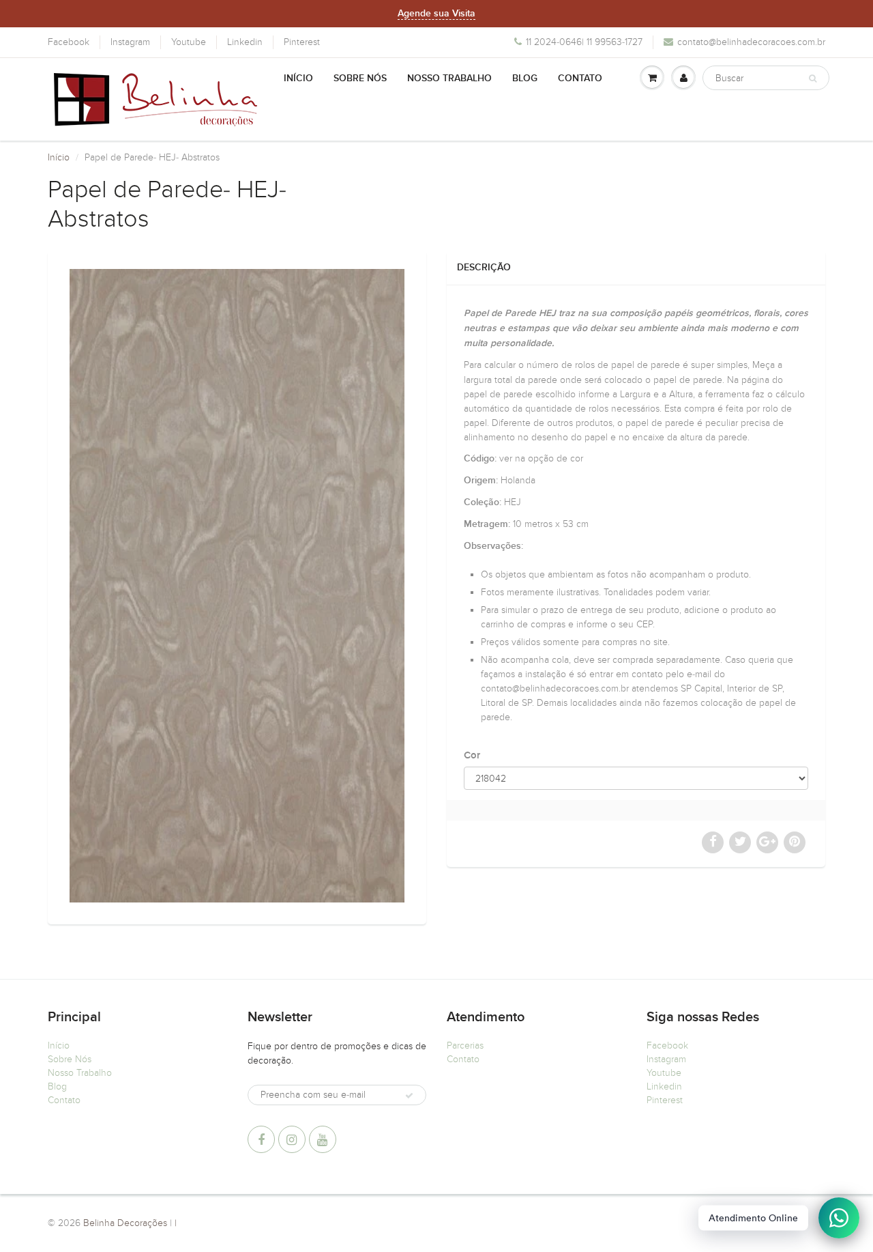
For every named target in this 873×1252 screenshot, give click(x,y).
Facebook (68, 42)
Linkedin (245, 42)
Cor (472, 755)
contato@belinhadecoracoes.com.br (751, 42)
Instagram (130, 42)
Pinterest (302, 42)
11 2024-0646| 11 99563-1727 (584, 42)
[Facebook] (261, 1139)
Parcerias (465, 1045)
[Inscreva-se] (409, 1096)
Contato (580, 78)
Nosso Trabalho (449, 78)
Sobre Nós (360, 78)
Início (298, 78)
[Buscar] (812, 78)
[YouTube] (322, 1139)
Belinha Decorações (125, 1223)
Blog (524, 78)
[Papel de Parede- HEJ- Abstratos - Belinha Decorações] (237, 585)
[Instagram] (292, 1139)
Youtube (188, 42)
